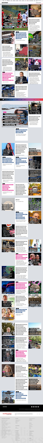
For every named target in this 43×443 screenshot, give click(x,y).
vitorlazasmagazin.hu (32, 418)
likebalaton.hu (17, 436)
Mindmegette (8, 0)
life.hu (30, 427)
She (25, 0)
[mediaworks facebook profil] (37, 414)
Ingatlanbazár (31, 0)
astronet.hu (16, 432)
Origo (3, 0)
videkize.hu (30, 419)
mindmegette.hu (17, 438)
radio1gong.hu (31, 439)
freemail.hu (30, 432)
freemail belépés (38, 2)
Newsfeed (14, 0)
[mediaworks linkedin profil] (39, 414)
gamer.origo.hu (17, 435)
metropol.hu (30, 426)
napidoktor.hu (17, 437)
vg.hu (16, 427)
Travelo (20, 0)
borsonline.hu (31, 424)
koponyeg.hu (31, 433)
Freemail (17, 0)
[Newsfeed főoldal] (5, 406)
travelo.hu (16, 439)
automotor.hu (17, 433)
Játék (34, 0)
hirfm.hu (30, 440)
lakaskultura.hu (17, 434)
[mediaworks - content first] (7, 414)
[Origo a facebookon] (31, 406)
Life (5, 0)
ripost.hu (30, 425)
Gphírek (23, 0)
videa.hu (30, 434)
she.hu (30, 428)
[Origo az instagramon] (35, 406)
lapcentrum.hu (31, 435)
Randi (28, 0)
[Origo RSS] (38, 406)
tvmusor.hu (30, 420)
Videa (11, 0)
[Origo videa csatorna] (36, 406)
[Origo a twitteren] (33, 406)
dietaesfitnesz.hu (17, 440)
